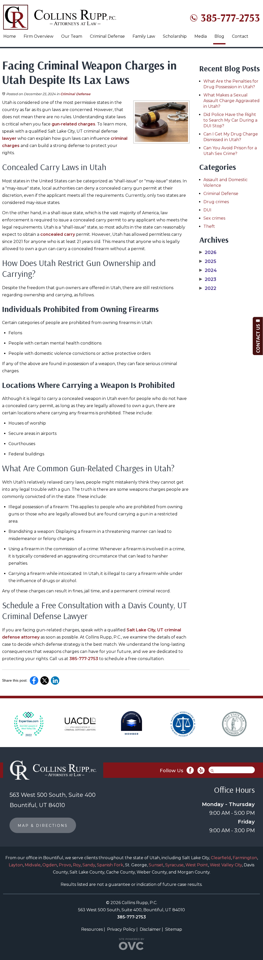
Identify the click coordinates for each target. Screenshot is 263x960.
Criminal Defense (107, 36)
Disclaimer (150, 929)
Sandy (88, 865)
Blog (219, 36)
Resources (92, 929)
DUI (207, 210)
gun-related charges (73, 124)
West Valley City (226, 865)
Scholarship (175, 36)
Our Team (71, 36)
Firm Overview (38, 36)
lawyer (9, 138)
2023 (207, 279)
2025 (207, 261)
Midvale (33, 865)
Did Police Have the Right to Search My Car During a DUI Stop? (230, 120)
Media (200, 36)
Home (9, 36)
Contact (240, 36)
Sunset (156, 865)
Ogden (49, 865)
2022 (207, 288)
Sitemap (173, 929)
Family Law (144, 36)
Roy (77, 865)
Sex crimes (214, 218)
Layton (16, 865)
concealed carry (57, 234)
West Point (196, 865)
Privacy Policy (121, 929)
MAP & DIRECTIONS (43, 825)
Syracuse (174, 865)
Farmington (245, 857)
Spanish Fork (110, 865)
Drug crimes (216, 201)
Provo (65, 865)
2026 (208, 252)
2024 (208, 270)
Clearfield (221, 857)
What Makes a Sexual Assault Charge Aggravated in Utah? (231, 101)
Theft (209, 226)
